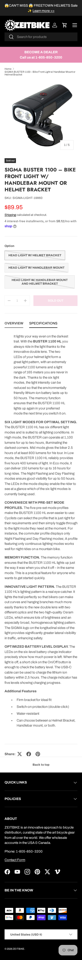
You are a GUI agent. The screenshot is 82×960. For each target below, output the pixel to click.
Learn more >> (43, 11)
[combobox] (41, 36)
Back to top (41, 764)
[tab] (14, 324)
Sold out (55, 300)
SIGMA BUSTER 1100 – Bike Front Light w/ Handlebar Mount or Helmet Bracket (40, 73)
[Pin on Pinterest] (37, 754)
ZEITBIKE (18, 948)
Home (8, 68)
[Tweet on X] (19, 754)
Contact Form (15, 860)
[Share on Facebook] (28, 754)
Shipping (10, 215)
